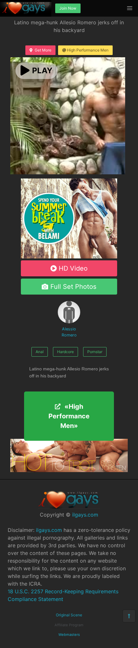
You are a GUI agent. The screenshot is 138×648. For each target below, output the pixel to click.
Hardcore (65, 351)
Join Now (67, 8)
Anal (40, 351)
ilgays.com (85, 514)
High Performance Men (87, 50)
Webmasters (69, 634)
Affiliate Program (69, 625)
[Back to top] (129, 616)
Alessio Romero (69, 332)
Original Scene (69, 614)
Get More (43, 50)
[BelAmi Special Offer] (69, 256)
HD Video (73, 268)
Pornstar (94, 351)
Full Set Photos (73, 286)
